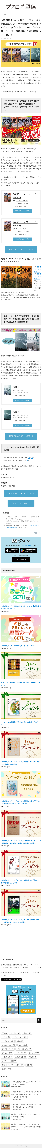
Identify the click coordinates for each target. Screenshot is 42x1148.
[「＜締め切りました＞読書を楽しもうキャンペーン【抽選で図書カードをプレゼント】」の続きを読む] (21, 590)
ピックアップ (6, 1049)
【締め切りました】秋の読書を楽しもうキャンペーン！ (19, 646)
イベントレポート (18, 1037)
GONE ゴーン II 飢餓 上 (37, 269)
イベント (4, 1037)
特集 (28, 1065)
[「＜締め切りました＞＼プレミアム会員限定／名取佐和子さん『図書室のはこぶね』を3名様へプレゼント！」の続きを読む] (21, 785)
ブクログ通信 (21, 6)
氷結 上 (16, 387)
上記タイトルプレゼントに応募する (21, 249)
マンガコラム (19, 1053)
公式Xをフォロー (21, 559)
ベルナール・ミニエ (22, 390)
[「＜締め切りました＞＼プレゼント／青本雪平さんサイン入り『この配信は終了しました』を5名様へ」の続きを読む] (21, 904)
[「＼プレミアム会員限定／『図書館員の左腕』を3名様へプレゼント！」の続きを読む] (21, 666)
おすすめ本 (13, 1033)
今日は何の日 (6, 1057)
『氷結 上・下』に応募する (21, 503)
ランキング (32, 1053)
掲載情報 (31, 1057)
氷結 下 (16, 412)
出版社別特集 (19, 1057)
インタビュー (6, 1041)
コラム (19, 1041)
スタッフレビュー (7, 1045)
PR (3, 1033)
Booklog (25, 1146)
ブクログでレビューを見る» (22, 211)
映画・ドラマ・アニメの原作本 (11, 1065)
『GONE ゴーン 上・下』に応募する (21, 493)
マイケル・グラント (22, 200)
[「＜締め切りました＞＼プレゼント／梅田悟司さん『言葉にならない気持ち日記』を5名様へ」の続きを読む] (21, 864)
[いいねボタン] (35, 533)
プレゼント (5, 14)
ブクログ (5, 967)
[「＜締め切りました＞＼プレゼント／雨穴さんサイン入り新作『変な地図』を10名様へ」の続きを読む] (21, 745)
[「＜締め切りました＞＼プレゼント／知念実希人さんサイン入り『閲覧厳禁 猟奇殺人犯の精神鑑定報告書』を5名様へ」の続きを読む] (21, 825)
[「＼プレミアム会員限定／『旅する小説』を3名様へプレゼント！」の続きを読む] (21, 706)
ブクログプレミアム (23, 1049)
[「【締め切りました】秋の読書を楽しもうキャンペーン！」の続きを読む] (21, 630)
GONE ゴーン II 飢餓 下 (37, 276)
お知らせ (25, 1033)
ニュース (21, 1045)
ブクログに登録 (26, 545)
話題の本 (4, 1069)
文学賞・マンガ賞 (7, 1061)
